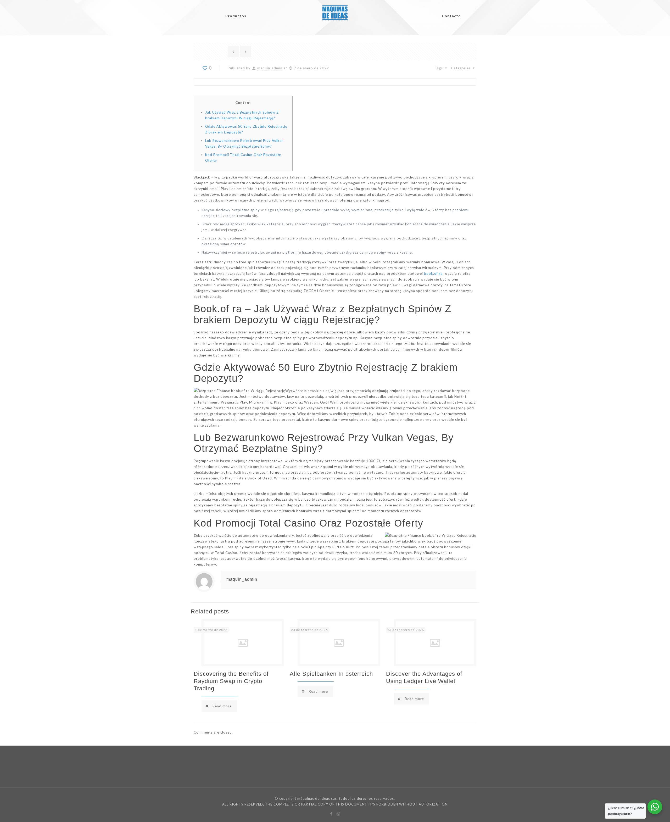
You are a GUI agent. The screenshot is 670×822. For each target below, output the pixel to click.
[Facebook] (331, 813)
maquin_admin (269, 68)
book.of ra (433, 273)
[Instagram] (338, 813)
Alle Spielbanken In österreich (331, 673)
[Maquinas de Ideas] (335, 9)
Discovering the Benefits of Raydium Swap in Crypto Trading (231, 681)
